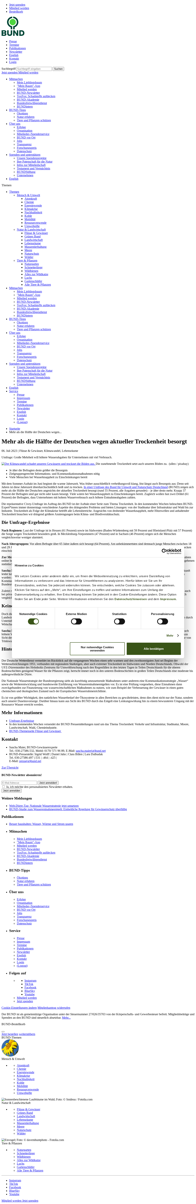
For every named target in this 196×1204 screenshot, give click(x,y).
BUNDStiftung (26, 171)
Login (12, 62)
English (13, 55)
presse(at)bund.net (30, 761)
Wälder (28, 257)
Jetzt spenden (17, 4)
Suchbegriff (9, 68)
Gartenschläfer (33, 281)
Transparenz (24, 144)
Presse (13, 41)
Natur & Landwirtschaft (31, 229)
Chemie (29, 202)
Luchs (28, 277)
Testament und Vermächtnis (33, 168)
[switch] (76, 621)
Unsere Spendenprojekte (32, 158)
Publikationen (17, 48)
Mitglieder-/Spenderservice (33, 134)
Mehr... (66, 1017)
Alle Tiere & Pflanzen (37, 284)
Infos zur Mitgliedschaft (31, 165)
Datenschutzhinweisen (130, 598)
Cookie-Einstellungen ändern (19, 1007)
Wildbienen (31, 270)
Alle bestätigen (154, 648)
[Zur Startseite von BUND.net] (13, 34)
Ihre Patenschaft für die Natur (34, 161)
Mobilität (29, 219)
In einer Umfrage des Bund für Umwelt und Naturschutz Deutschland (126, 487)
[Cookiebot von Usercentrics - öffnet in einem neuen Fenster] (164, 551)
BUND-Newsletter (28, 92)
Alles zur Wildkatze (36, 274)
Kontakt (14, 58)
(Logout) (22, 422)
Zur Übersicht (10, 767)
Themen (14, 191)
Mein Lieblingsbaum (29, 82)
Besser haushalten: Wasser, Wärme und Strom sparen (41, 824)
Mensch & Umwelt (28, 195)
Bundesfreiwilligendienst (32, 103)
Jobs (19, 141)
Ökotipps (22, 113)
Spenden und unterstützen (24, 154)
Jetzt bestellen (10, 1034)
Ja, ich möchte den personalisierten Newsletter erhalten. (39, 786)
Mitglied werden (19, 8)
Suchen (58, 68)
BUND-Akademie (28, 99)
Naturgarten (31, 264)
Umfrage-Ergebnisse (21, 720)
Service (13, 391)
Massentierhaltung (35, 246)
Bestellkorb (16, 11)
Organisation (24, 130)
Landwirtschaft (33, 239)
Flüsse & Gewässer (36, 233)
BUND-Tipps (17, 110)
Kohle (28, 215)
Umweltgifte (32, 226)
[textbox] (34, 69)
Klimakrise (31, 209)
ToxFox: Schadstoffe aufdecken (36, 96)
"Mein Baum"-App (28, 86)
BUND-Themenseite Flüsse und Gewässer (35, 731)
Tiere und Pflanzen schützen (34, 120)
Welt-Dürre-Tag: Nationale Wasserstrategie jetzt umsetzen (44, 805)
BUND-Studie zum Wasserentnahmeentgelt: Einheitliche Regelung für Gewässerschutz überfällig (68, 809)
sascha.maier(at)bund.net (91, 750)
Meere (28, 250)
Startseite (14, 428)
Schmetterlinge (33, 267)
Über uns (14, 123)
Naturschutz (31, 253)
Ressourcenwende (35, 222)
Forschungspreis (27, 147)
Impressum (168, 598)
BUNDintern (25, 106)
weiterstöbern (27, 1034)
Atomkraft (30, 198)
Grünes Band (32, 236)
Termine (14, 44)
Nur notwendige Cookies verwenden (97, 648)
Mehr (170, 635)
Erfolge (21, 127)
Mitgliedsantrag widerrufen (54, 1007)
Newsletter (15, 51)
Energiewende (33, 205)
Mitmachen (16, 79)
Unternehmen (25, 175)
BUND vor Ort (26, 137)
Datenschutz (24, 151)
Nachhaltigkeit (33, 212)
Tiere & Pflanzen (27, 260)
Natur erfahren (25, 116)
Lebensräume (32, 243)
